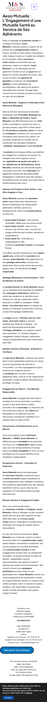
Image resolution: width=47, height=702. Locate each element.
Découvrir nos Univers (17, 650)
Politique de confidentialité (23, 617)
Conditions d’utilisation (23, 614)
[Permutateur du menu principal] (34, 7)
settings (29, 693)
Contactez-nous (23, 608)
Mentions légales (23, 611)
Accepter (8, 698)
